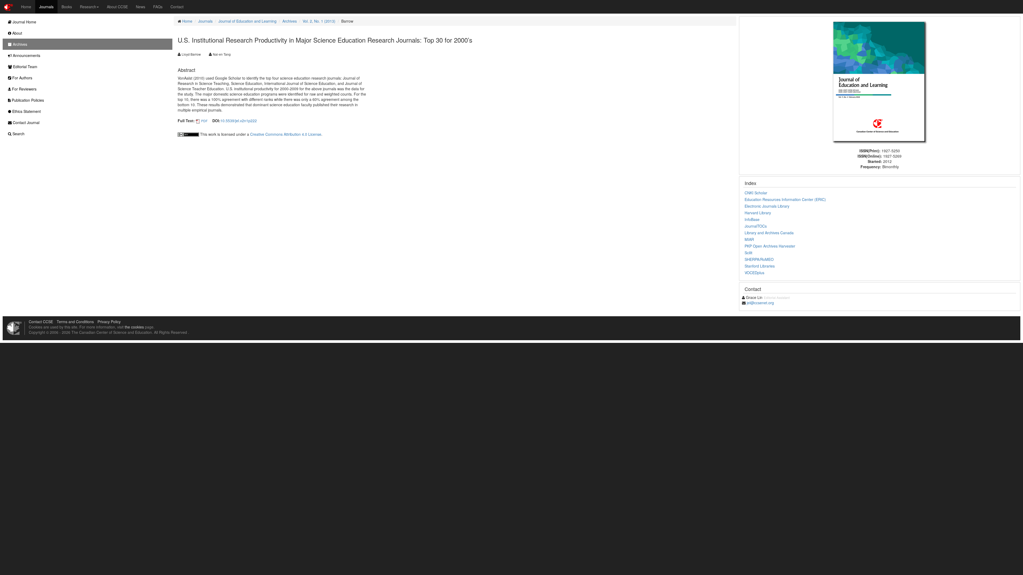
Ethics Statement (26, 111)
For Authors (21, 77)
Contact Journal (25, 122)
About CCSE (117, 6)
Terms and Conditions (75, 321)
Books (67, 6)
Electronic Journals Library (767, 206)
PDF (204, 120)
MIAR (749, 239)
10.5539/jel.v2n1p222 (238, 120)
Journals (46, 6)
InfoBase (752, 219)
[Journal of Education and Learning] (880, 81)
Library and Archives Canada (769, 232)
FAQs (158, 6)
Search (18, 133)
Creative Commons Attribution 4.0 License (285, 134)
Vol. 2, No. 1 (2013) (319, 21)
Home (26, 6)
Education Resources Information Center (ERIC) (785, 199)
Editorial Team (24, 66)
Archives (289, 21)
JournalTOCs (756, 226)
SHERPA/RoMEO (759, 259)
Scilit (748, 252)
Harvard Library (758, 212)
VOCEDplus (754, 272)
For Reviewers (23, 89)
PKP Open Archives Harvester (770, 246)
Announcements (26, 55)
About (16, 33)
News (140, 6)
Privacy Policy (109, 321)
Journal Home (23, 21)
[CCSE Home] (8, 6)
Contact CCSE (41, 321)
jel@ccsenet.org (760, 302)
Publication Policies (27, 100)
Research (88, 6)
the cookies (134, 327)
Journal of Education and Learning (247, 21)
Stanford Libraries (760, 266)
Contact (177, 6)
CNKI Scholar (756, 192)
